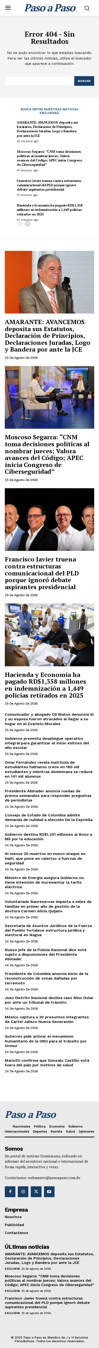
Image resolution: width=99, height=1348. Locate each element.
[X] (36, 1191)
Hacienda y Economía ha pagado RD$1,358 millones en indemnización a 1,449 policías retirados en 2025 (49, 209)
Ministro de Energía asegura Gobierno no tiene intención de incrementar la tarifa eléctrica (44, 882)
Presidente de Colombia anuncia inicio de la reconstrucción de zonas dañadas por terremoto (46, 978)
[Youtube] (49, 1191)
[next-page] (28, 224)
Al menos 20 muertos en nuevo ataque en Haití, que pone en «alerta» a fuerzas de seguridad (45, 858)
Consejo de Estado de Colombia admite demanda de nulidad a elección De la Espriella (49, 817)
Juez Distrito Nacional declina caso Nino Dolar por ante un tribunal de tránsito (49, 1000)
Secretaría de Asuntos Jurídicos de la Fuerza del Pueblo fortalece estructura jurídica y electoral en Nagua (48, 930)
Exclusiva (12, 1268)
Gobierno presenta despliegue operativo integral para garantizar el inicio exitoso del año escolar (47, 743)
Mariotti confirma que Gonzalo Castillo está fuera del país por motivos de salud (47, 1062)
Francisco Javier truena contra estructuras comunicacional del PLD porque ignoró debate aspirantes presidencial (49, 185)
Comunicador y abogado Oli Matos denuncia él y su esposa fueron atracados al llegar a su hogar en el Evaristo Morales (49, 719)
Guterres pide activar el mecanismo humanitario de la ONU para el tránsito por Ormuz (46, 1041)
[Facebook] (10, 1191)
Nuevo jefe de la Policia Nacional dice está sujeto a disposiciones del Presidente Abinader (45, 954)
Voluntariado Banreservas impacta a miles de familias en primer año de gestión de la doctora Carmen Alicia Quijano (48, 906)
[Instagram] (23, 1191)
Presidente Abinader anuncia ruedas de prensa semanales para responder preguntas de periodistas (48, 795)
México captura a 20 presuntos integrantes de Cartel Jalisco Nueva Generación (47, 1019)
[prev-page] (20, 224)
